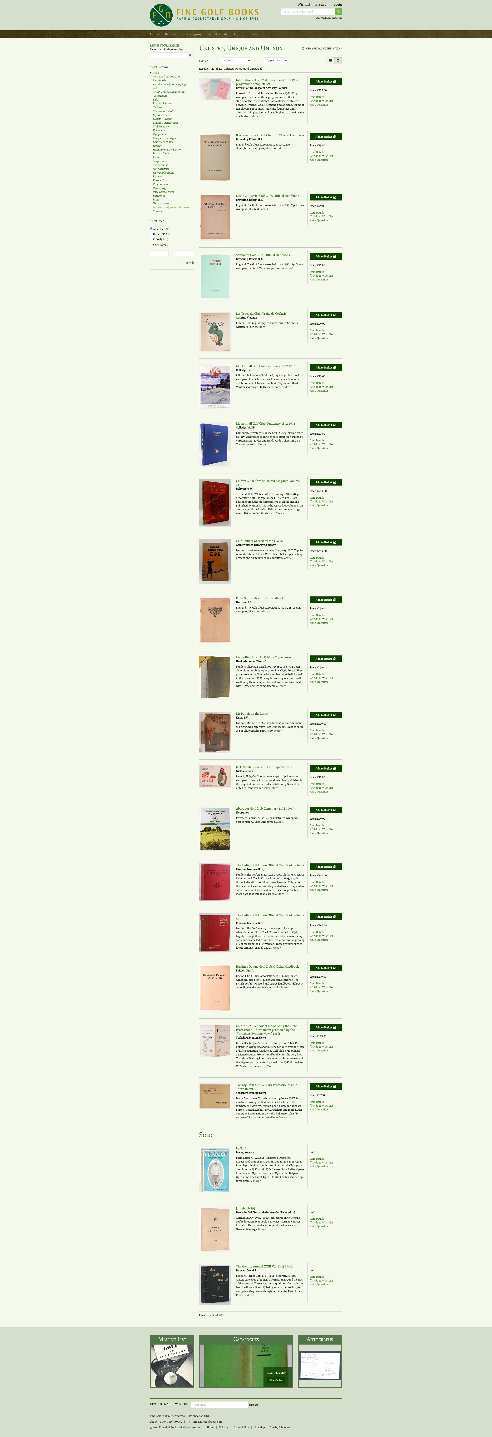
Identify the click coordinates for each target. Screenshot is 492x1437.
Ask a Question (319, 104)
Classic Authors (162, 118)
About (238, 34)
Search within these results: (166, 49)
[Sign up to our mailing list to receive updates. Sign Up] (172, 1366)
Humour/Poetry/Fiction (167, 149)
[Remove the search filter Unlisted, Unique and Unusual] (261, 68)
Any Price (160, 228)
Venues (157, 211)
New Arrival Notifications (323, 48)
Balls (155, 99)
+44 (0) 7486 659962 (170, 1421)
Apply (187, 262)
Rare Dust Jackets (163, 191)
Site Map (259, 1427)
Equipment (159, 134)
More (255, 116)
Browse (170, 34)
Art (155, 88)
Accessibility (241, 1427)
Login (338, 4)
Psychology (160, 188)
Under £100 (161, 234)
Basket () (321, 4)
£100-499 (160, 239)
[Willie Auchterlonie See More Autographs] (320, 1366)
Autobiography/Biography (168, 91)
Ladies (156, 157)
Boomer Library (162, 103)
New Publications (163, 172)
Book (156, 72)
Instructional (161, 153)
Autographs (160, 95)
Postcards (159, 180)
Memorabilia (160, 164)
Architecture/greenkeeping (169, 84)
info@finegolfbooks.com (207, 1421)
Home (154, 34)
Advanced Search (329, 17)
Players (157, 176)
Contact (254, 34)
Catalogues (192, 34)
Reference (159, 195)
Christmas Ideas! (162, 111)
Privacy (224, 1427)
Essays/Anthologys (164, 138)
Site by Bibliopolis (281, 1427)
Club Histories (161, 126)
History (157, 145)
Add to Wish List (323, 100)
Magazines (159, 161)
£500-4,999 (160, 244)
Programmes (160, 184)
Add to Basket (324, 81)
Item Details (317, 96)
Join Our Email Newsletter (169, 1403)
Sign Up (253, 1404)
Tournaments (161, 203)
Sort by (203, 60)
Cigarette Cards (162, 114)
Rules (156, 199)
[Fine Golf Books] (205, 15)
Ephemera (159, 130)
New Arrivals (217, 34)
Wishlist (304, 4)
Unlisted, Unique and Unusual (171, 207)
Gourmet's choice (163, 141)
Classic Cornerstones (165, 122)
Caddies (157, 107)
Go (190, 55)
